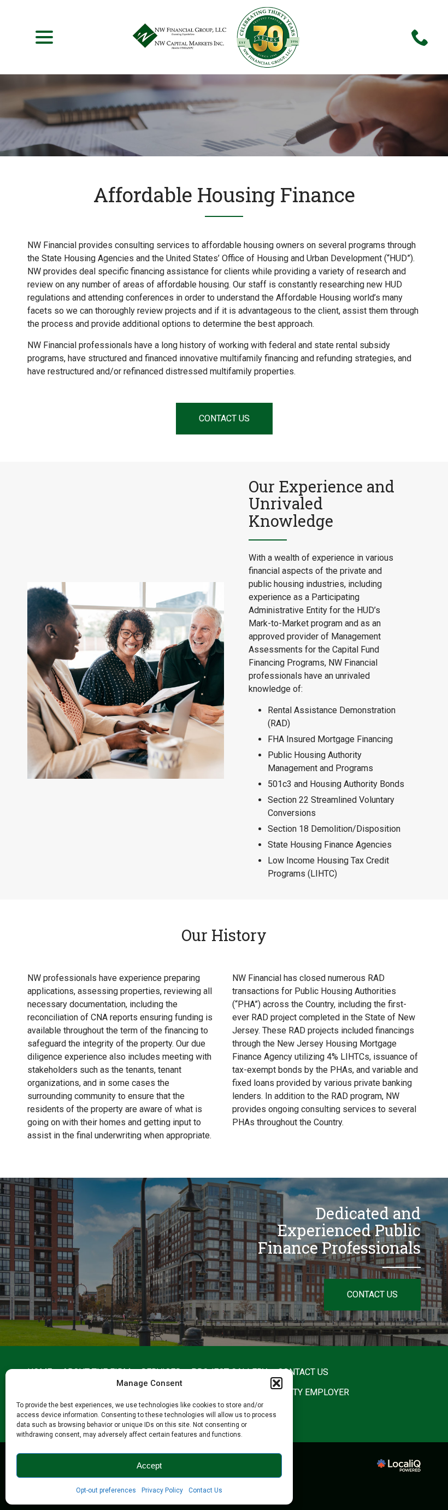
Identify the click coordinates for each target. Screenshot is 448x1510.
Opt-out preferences (106, 1490)
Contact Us (205, 1490)
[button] (276, 1383)
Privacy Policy (162, 1490)
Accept (149, 1465)
